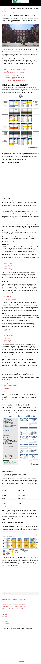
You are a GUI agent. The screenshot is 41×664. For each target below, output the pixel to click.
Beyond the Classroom (9, 263)
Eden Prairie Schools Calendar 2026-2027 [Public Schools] (13, 606)
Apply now (6, 388)
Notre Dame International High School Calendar (15, 80)
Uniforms (6, 332)
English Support (8, 269)
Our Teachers (7, 266)
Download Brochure (8, 402)
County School (5, 614)
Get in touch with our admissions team (13, 382)
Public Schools (5, 621)
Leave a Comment (13, 12)
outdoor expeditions (21, 563)
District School (5, 616)
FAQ (5, 391)
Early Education (8, 295)
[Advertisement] (20, 582)
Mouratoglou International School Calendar (14, 77)
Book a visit (7, 386)
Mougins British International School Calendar (15, 69)
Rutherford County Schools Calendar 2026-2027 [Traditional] (14, 599)
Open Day (6, 383)
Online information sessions (10, 385)
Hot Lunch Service (8, 335)
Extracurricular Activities (10, 337)
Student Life (7, 329)
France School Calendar (20, 1)
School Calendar (5, 623)
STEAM (5, 262)
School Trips (7, 338)
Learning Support (8, 268)
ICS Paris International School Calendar (12, 49)
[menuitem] (21, 262)
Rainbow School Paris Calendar (11, 75)
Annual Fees (7, 389)
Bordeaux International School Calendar (13, 67)
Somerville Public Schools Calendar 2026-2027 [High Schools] (14, 604)
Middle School (7, 298)
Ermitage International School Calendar (13, 71)
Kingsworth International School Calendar (14, 72)
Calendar (6, 330)
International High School (10, 299)
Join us (27, 239)
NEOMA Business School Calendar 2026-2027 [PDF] (12, 608)
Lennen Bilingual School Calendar (12, 78)
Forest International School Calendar (12, 74)
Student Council (8, 340)
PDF (20, 150)
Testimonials (7, 341)
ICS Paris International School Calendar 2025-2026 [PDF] (20, 9)
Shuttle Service (7, 334)
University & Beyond (9, 265)
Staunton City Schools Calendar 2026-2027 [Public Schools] (14, 601)
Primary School (7, 296)
